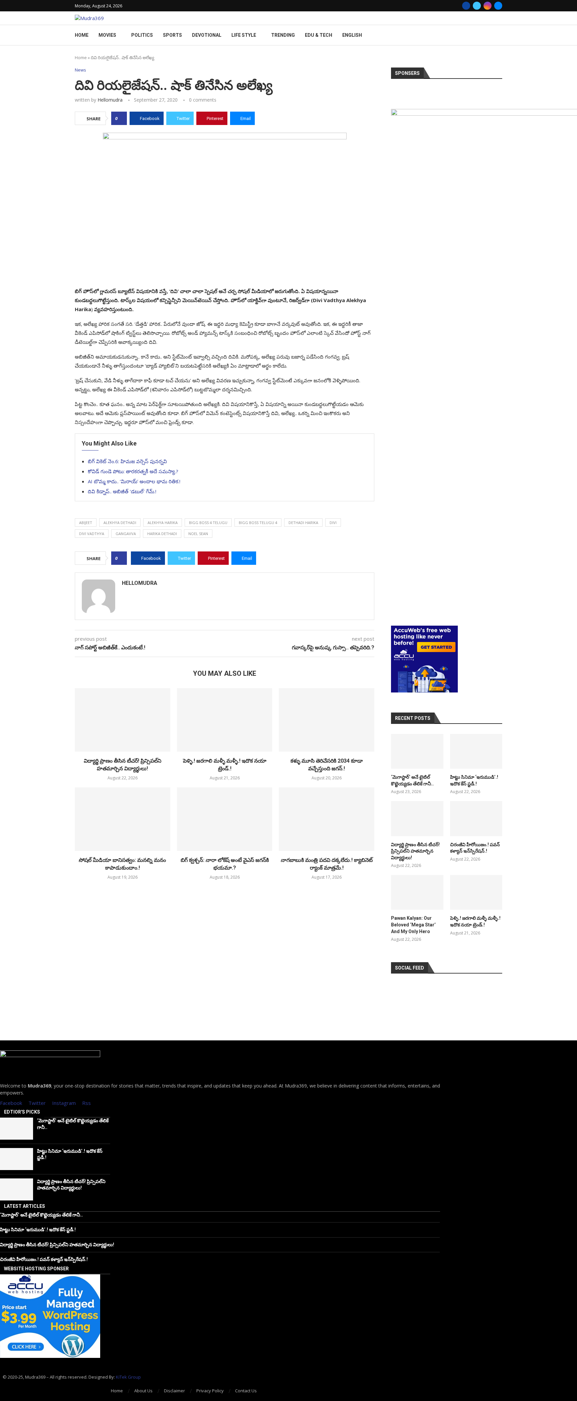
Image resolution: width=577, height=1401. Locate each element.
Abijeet (85, 522)
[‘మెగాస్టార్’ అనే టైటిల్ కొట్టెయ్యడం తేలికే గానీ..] (417, 751)
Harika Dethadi (162, 533)
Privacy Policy (210, 1391)
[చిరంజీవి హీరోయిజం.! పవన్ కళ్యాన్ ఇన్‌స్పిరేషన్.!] (476, 818)
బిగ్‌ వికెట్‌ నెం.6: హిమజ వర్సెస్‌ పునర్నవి (127, 461)
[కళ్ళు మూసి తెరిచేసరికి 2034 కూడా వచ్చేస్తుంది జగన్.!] (326, 720)
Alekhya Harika (163, 522)
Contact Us (246, 1391)
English (352, 35)
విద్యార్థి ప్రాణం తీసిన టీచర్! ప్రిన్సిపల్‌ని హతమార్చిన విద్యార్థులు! (415, 851)
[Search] (499, 35)
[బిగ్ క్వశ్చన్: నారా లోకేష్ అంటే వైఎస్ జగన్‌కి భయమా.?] (224, 819)
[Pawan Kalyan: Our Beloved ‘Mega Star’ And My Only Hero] (417, 892)
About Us (143, 1391)
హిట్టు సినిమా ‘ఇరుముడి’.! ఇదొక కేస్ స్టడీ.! (474, 780)
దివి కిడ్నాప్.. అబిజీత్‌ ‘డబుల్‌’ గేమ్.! (122, 491)
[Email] (498, 6)
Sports (172, 35)
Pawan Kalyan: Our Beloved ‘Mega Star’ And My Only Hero (413, 924)
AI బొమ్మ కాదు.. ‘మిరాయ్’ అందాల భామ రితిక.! (134, 481)
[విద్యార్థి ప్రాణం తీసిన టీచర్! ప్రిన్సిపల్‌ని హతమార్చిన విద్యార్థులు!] (122, 720)
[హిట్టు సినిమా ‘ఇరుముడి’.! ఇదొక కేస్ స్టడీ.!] (476, 751)
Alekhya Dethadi (120, 522)
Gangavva (126, 533)
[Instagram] (488, 6)
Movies (107, 35)
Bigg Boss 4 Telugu (208, 522)
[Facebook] (466, 6)
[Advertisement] (446, 577)
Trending (283, 35)
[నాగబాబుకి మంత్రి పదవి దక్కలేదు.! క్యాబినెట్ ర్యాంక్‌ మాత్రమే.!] (326, 819)
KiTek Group (128, 1377)
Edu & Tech (318, 35)
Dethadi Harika (303, 522)
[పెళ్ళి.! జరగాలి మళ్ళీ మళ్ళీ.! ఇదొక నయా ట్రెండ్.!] (224, 720)
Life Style (243, 35)
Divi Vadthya (91, 533)
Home (81, 35)
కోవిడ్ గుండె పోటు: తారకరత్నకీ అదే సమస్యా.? (133, 471)
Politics (142, 35)
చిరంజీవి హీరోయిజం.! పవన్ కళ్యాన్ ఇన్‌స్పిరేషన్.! (475, 848)
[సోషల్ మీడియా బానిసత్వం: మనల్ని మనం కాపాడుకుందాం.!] (122, 819)
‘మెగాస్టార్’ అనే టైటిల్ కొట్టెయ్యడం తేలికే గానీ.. (412, 780)
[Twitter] (477, 6)
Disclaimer (174, 1391)
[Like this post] (121, 118)
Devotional (206, 35)
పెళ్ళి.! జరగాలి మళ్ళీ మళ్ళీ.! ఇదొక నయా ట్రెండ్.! (475, 921)
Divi (333, 522)
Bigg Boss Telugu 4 (258, 522)
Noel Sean (198, 533)
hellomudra (110, 100)
